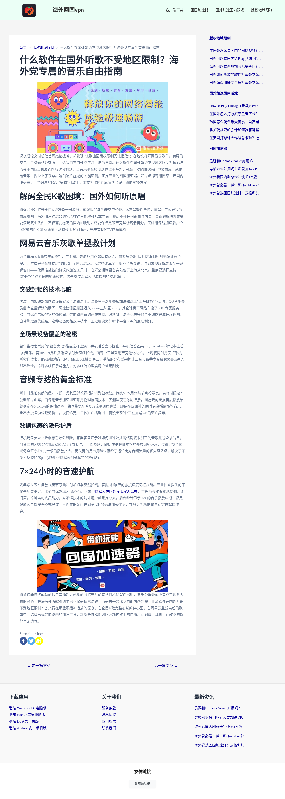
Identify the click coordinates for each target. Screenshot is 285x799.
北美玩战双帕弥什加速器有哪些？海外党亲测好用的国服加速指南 (236, 130)
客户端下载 (174, 10)
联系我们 (109, 728)
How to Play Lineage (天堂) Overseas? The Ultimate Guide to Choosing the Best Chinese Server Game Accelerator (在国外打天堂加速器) (236, 106)
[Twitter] (31, 641)
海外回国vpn (68, 10)
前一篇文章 (39, 666)
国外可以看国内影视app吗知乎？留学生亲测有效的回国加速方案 (236, 59)
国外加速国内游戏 (230, 10)
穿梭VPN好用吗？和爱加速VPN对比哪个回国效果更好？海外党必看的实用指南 (236, 169)
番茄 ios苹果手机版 (24, 721)
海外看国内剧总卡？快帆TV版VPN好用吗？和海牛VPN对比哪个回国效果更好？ (236, 177)
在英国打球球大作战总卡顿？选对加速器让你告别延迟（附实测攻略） (236, 138)
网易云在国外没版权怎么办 (116, 491)
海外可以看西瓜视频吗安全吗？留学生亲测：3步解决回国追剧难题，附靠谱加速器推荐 (236, 67)
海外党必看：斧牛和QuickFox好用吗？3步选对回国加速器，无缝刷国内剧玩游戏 (236, 185)
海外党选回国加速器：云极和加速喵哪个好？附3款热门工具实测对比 (236, 193)
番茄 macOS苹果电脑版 (27, 715)
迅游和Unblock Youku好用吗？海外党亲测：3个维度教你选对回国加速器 (236, 161)
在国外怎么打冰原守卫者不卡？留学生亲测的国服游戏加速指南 (236, 114)
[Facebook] (23, 641)
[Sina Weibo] (39, 641)
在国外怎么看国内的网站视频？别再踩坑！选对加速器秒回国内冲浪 (236, 51)
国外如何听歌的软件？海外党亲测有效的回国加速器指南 (236, 75)
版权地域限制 (262, 10)
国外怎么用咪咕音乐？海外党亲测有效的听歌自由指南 (236, 83)
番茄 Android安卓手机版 (28, 728)
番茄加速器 (142, 783)
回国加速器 (199, 10)
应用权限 (109, 721)
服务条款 (109, 708)
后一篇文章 (166, 666)
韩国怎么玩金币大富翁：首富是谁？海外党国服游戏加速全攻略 (236, 122)
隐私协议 (109, 715)
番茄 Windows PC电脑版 (27, 708)
